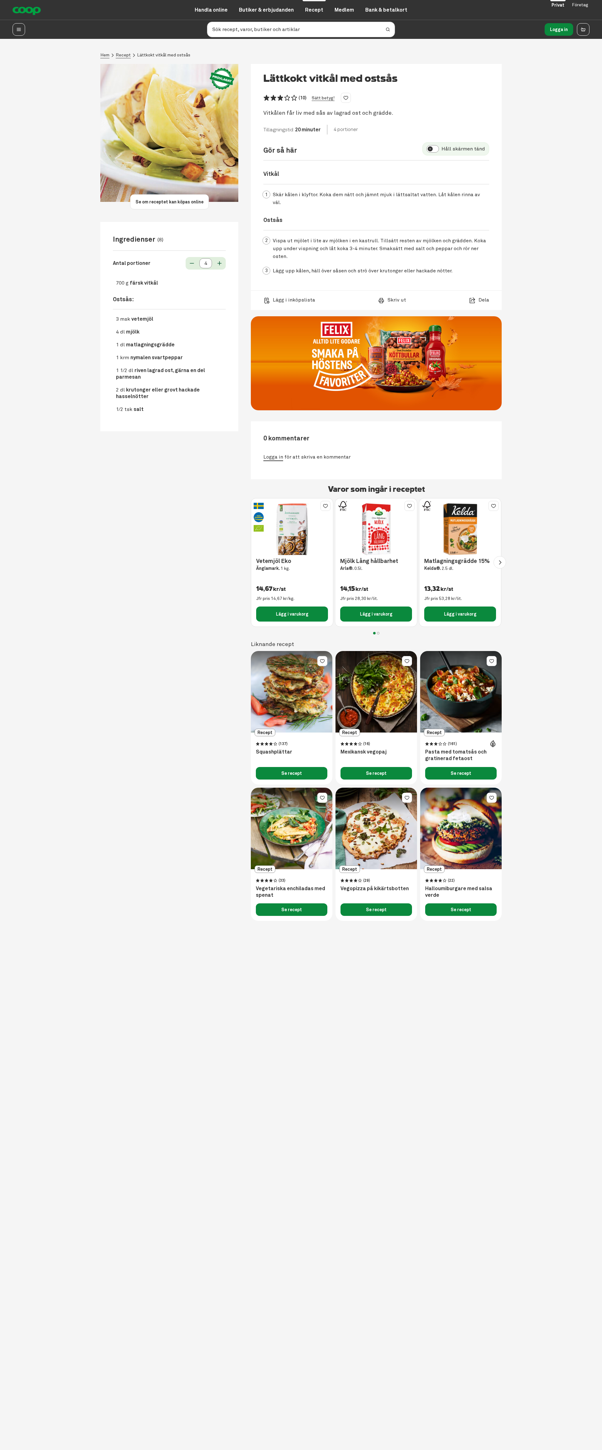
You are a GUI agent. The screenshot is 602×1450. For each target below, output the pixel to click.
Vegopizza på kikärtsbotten (375, 888)
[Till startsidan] (27, 10)
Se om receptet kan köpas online (169, 202)
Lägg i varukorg (292, 614)
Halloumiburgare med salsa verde (458, 891)
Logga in (559, 29)
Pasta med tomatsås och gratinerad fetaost (456, 755)
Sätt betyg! (323, 98)
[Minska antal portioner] (192, 263)
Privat (558, 5)
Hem (104, 55)
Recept (123, 55)
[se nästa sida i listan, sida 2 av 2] (500, 562)
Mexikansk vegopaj (364, 752)
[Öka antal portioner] (219, 263)
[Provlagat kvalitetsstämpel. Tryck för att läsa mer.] (222, 79)
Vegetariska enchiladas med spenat (290, 891)
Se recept (291, 773)
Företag (580, 5)
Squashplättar (274, 752)
